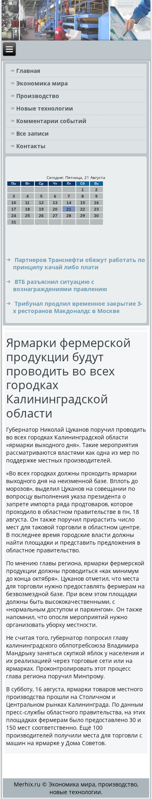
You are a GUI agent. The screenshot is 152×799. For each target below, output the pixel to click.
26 (41, 215)
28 (68, 215)
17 (13, 209)
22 (82, 209)
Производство (37, 96)
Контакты (30, 146)
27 (55, 215)
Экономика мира (42, 83)
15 (82, 202)
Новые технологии (44, 108)
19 (41, 209)
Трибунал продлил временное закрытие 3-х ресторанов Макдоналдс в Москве (78, 307)
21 (68, 209)
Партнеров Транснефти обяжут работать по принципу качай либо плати (79, 263)
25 (27, 215)
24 (13, 215)
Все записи (32, 133)
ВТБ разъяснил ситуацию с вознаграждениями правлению (60, 285)
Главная (28, 71)
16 (96, 202)
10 (13, 202)
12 (41, 202)
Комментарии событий (51, 121)
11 (27, 202)
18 (27, 209)
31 (13, 222)
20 (55, 209)
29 (82, 215)
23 (96, 209)
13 (55, 202)
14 (68, 202)
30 (96, 215)
